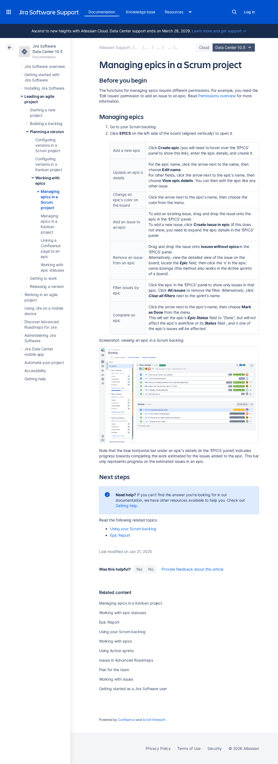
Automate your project (44, 362)
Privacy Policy (158, 748)
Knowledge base (140, 12)
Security (214, 748)
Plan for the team (114, 669)
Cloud (204, 47)
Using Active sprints (116, 650)
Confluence (126, 720)
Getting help (35, 378)
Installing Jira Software (44, 88)
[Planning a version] (169, 47)
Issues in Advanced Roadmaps (126, 660)
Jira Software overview (44, 66)
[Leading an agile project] (158, 47)
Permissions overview (217, 95)
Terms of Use (188, 748)
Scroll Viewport (154, 720)
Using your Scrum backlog (133, 528)
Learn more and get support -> (219, 31)
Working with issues (116, 679)
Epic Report (120, 535)
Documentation (102, 12)
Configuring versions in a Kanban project (48, 164)
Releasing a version (47, 286)
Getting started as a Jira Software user (133, 688)
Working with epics (115, 641)
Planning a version (47, 131)
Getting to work (43, 278)
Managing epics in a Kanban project (130, 603)
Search (234, 12)
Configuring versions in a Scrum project (47, 145)
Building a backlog (46, 123)
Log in (249, 12)
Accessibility (35, 370)
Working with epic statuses (122, 612)
